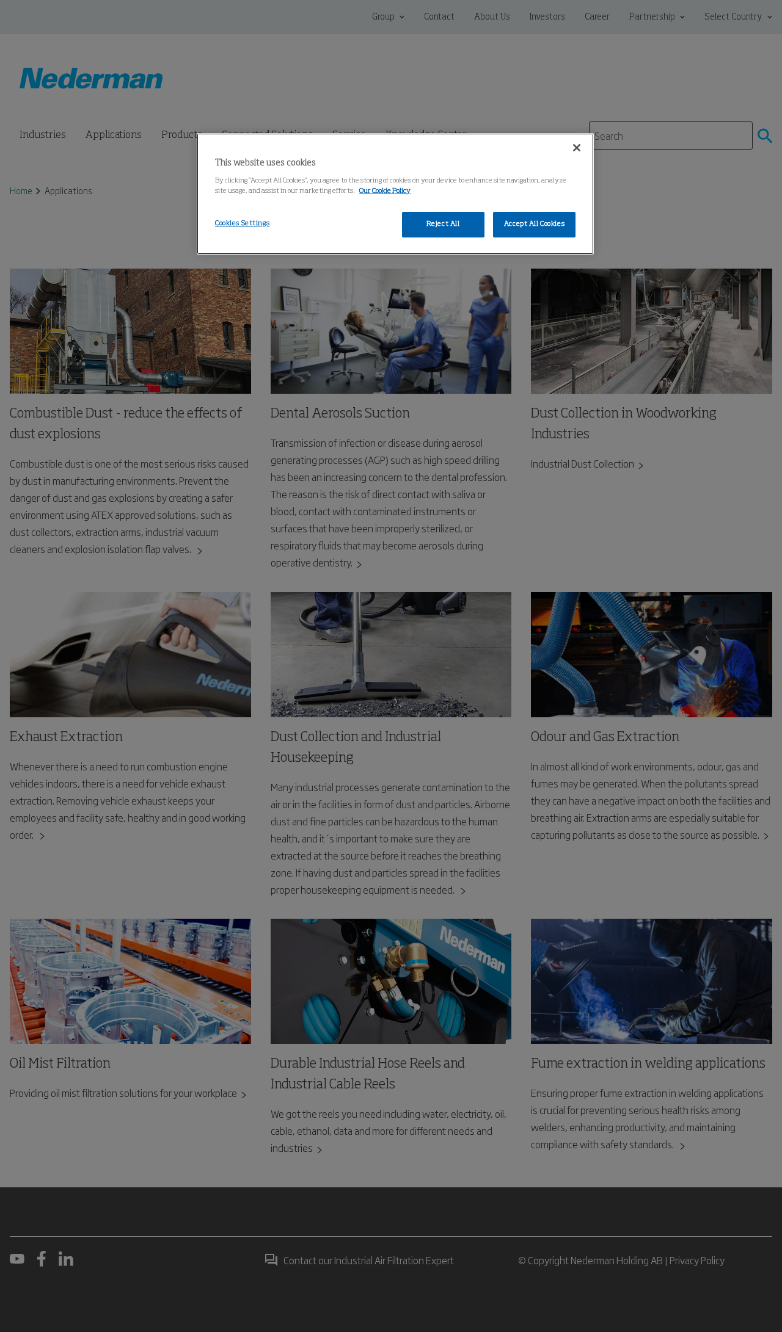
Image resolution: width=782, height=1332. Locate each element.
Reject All (443, 224)
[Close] (576, 147)
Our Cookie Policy (385, 191)
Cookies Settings (242, 223)
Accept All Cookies (534, 224)
